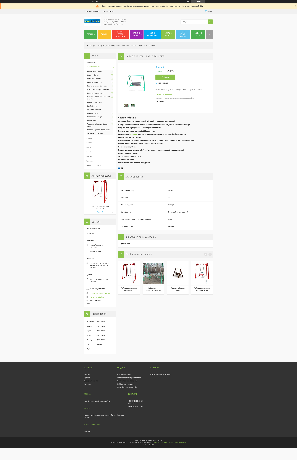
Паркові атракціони (94, 82)
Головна (91, 34)
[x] (122, 169)
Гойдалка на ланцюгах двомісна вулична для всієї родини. (153, 289)
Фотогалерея (91, 62)
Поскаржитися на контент (159, 442)
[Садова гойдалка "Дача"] (178, 273)
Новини (89, 143)
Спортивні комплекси (95, 93)
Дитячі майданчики (112, 45)
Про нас (89, 152)
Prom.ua (159, 440)
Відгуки (89, 156)
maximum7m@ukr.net (97, 297)
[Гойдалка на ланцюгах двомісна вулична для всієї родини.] (153, 273)
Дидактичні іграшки (94, 102)
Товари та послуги (97, 45)
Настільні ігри (198, 34)
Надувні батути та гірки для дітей (129, 378)
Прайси (89, 138)
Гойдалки (125, 45)
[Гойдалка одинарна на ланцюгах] (129, 273)
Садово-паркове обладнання (98, 130)
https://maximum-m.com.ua (100, 293)
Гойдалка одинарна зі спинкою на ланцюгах (202, 289)
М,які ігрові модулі (183, 34)
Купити (166, 77)
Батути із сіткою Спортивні (97, 86)
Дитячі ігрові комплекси (120, 34)
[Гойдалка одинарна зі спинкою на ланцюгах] (202, 273)
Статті (88, 147)
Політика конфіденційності (177, 442)
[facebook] (119, 169)
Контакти (87, 384)
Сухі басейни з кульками (125, 384)
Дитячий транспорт (94, 117)
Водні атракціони (152, 34)
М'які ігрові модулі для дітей (98, 89)
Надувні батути (136, 34)
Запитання (90, 161)
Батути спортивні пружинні (127, 381)
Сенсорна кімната (94, 110)
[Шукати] (210, 21)
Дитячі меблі (92, 120)
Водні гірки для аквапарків (127, 387)
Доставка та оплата (93, 165)
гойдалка (133, 134)
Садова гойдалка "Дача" (178, 289)
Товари (104, 34)
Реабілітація (92, 106)
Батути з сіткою (168, 34)
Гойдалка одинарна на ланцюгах (129, 289)
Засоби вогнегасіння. (95, 133)
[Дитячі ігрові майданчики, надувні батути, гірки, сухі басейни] (92, 25)
